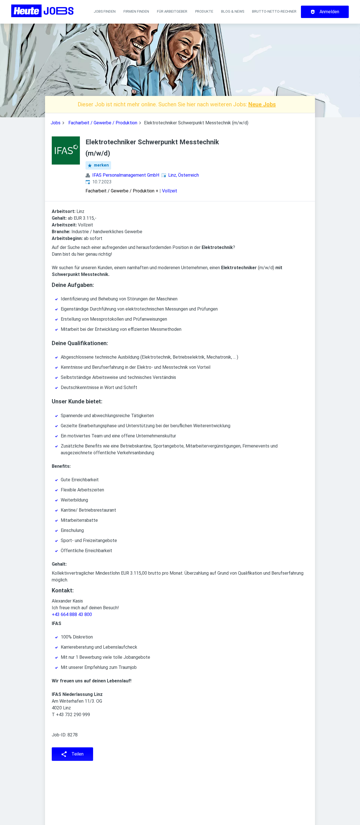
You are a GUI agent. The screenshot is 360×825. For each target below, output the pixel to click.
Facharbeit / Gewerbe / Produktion (102, 122)
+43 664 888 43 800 (72, 614)
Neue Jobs (262, 104)
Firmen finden (136, 11)
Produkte (204, 11)
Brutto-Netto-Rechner (274, 11)
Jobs (55, 122)
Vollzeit (169, 191)
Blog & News (232, 11)
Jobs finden (105, 11)
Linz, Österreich (183, 175)
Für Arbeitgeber (172, 11)
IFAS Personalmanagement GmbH (125, 175)
